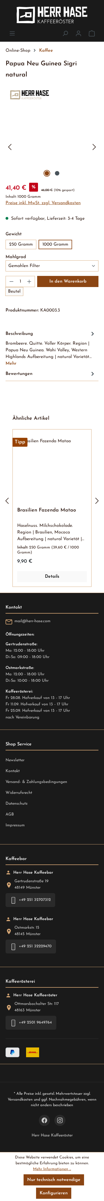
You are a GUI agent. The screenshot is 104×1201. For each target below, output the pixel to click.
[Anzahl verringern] (11, 281)
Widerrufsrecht (19, 793)
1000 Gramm (55, 244)
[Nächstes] (94, 147)
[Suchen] (65, 33)
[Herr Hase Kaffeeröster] (52, 95)
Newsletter (15, 760)
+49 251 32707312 (35, 900)
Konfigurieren (54, 1193)
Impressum (15, 825)
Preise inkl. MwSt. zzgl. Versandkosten (43, 203)
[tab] (51, 348)
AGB (10, 814)
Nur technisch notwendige (53, 1180)
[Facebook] (44, 1120)
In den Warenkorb (68, 281)
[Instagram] (59, 1120)
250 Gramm (21, 244)
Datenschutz (17, 804)
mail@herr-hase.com (32, 621)
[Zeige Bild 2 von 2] (57, 173)
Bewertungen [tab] (19, 374)
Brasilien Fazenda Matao (46, 510)
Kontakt (13, 771)
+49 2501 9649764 (35, 1022)
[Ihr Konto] (78, 33)
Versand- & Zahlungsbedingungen (36, 782)
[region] (52, 147)
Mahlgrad (16, 256)
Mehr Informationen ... (52, 1169)
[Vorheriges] (10, 147)
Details (52, 576)
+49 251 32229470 (35, 946)
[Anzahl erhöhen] (29, 281)
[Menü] (12, 33)
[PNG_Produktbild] (52, 147)
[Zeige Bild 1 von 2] (47, 173)
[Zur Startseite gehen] (52, 15)
